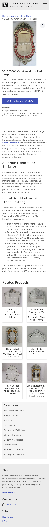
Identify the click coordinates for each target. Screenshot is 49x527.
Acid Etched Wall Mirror (14, 410)
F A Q (4, 520)
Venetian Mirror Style (21, 16)
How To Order (8, 516)
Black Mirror (9, 425)
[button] (42, 25)
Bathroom (8, 420)
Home (5, 16)
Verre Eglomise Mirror (14, 454)
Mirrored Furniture (12, 435)
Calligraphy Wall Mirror (14, 430)
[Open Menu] (45, 5)
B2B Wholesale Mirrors (11, 116)
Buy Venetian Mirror (29, 116)
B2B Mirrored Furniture (35, 113)
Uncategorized (10, 444)
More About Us (9, 492)
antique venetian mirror (16, 113)
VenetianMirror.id (10, 142)
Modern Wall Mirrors (13, 439)
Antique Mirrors (11, 415)
